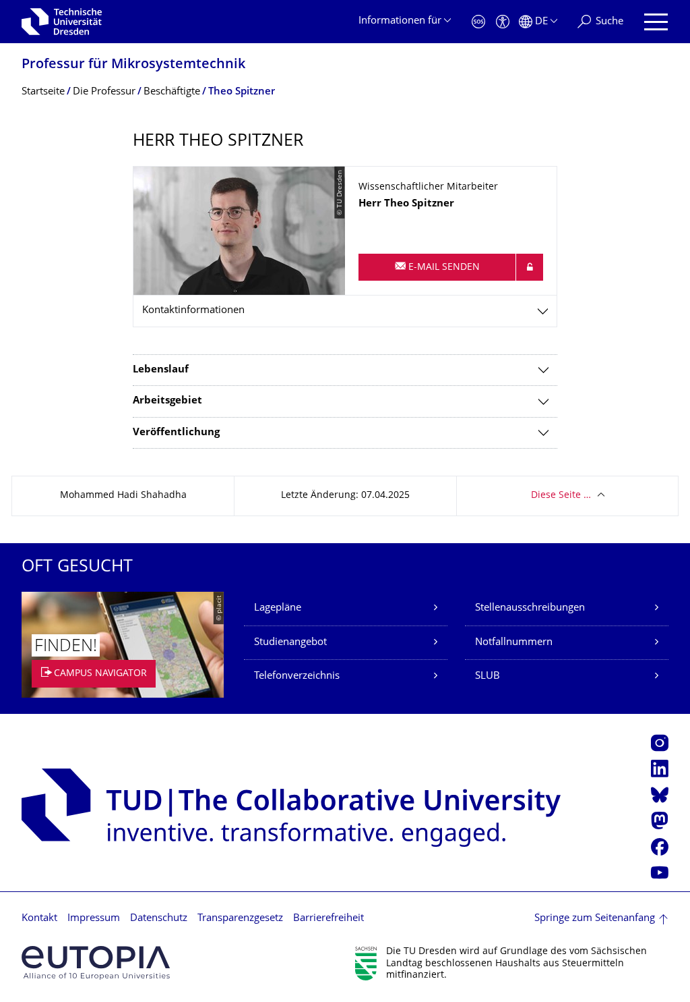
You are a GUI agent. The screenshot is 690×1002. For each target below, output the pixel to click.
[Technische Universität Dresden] (62, 22)
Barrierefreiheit (328, 919)
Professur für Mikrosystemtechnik (133, 65)
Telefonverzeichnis (297, 676)
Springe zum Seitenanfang (594, 919)
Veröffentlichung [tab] (176, 433)
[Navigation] (656, 22)
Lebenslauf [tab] (161, 370)
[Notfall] (478, 22)
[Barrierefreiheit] (502, 22)
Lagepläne (277, 608)
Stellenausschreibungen (530, 608)
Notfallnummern (514, 643)
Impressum (93, 919)
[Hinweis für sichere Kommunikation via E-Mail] (529, 267)
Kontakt (39, 919)
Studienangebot (290, 643)
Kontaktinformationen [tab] (193, 311)
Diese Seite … (561, 495)
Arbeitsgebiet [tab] (167, 401)
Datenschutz (158, 919)
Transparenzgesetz (240, 919)
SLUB (487, 676)
